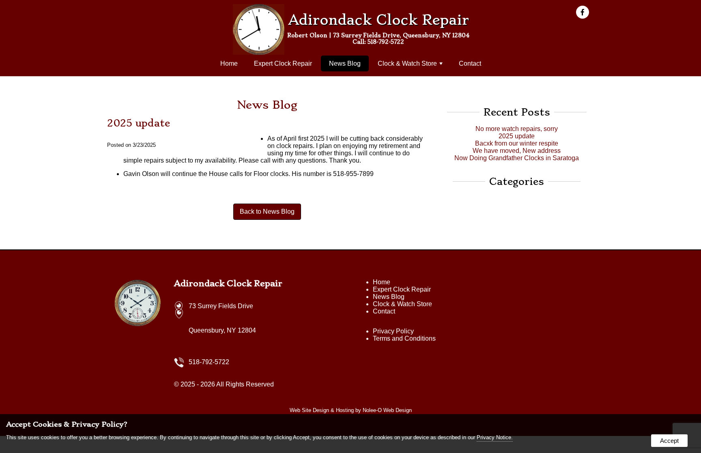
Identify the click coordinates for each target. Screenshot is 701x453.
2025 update (517, 136)
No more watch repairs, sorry (516, 128)
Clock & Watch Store (407, 63)
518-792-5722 (386, 42)
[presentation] (585, 12)
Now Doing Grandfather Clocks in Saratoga (516, 158)
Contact (470, 63)
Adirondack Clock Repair (228, 283)
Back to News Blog (267, 211)
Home (229, 63)
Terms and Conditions (404, 338)
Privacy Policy (393, 331)
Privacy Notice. (495, 437)
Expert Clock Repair (283, 63)
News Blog (345, 63)
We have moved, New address (517, 150)
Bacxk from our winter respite (516, 143)
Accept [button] (669, 440)
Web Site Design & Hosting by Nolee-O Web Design (351, 410)
